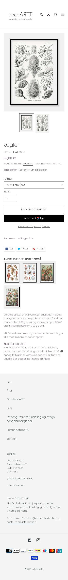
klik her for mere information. (33, 520)
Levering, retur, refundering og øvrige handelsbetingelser (31, 419)
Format (8, 178)
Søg (9, 390)
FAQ (9, 408)
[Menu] (62, 14)
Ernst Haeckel (14, 152)
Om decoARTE (16, 399)
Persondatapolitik (18, 430)
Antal (7, 192)
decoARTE (38, 569)
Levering (28, 163)
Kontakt (11, 439)
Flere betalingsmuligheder (34, 226)
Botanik (23, 169)
